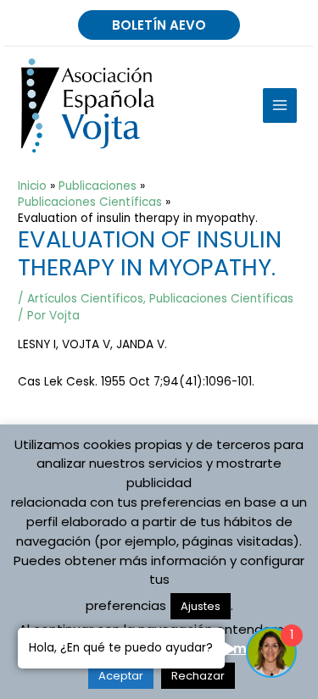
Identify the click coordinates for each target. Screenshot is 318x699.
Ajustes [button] (200, 606)
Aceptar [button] (120, 676)
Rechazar (198, 676)
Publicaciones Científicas (221, 299)
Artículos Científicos (85, 299)
